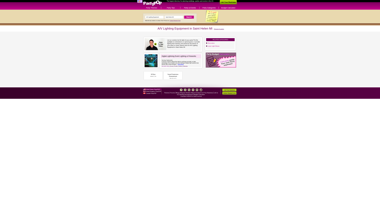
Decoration (211, 43)
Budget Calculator (228, 8)
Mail (197, 90)
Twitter (189, 90)
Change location (219, 29)
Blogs (177, 93)
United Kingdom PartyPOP (153, 91)
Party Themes (151, 8)
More (193, 90)
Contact (198, 93)
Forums (172, 93)
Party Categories (209, 8)
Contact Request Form (175, 20)
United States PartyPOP (153, 89)
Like (201, 90)
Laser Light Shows (213, 46)
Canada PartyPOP (151, 93)
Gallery (180, 66)
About (193, 93)
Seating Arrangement (186, 94)
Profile (176, 66)
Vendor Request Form (229, 93)
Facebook (181, 90)
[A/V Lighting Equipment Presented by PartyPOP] (156, 44)
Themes (166, 93)
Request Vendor (185, 93)
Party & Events (190, 8)
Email (171, 66)
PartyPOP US (152, 3)
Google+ (185, 90)
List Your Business (207, 93)
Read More (181, 64)
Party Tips (171, 8)
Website (185, 66)
